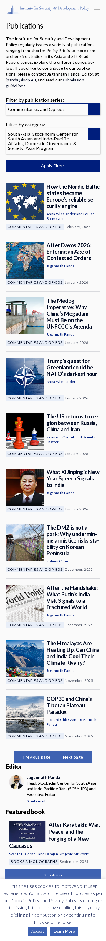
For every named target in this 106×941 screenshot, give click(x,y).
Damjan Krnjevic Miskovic (67, 854)
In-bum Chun (57, 561)
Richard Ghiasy (59, 719)
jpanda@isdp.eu (21, 79)
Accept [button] (37, 931)
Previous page (37, 756)
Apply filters (53, 165)
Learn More (64, 931)
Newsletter (53, 875)
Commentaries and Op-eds (34, 227)
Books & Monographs (34, 861)
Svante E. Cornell (61, 437)
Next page (73, 756)
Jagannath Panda (60, 266)
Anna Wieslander (61, 214)
